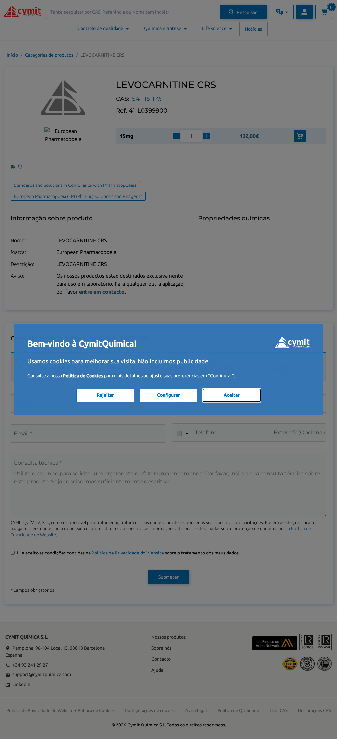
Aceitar (232, 395)
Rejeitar (105, 395)
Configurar (168, 395)
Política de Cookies (83, 375)
